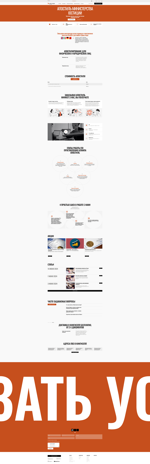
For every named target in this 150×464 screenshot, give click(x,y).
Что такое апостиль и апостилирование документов (82, 283)
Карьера (88, 458)
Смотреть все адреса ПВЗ (75, 352)
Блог (87, 461)
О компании (88, 456)
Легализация (64, 3)
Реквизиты (88, 460)
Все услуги (82, 3)
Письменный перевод (77, 3)
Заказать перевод (71, 19)
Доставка (80, 457)
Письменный (70, 458)
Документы (88, 459)
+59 (73, 38)
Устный (70, 460)
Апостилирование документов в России (82, 268)
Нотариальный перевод (70, 3)
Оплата (80, 456)
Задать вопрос (79, 19)
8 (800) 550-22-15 (91, 3)
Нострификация (71, 459)
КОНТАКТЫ (95, 455)
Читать (100, 268)
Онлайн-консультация (98, 3)
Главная (48, 322)
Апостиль (60, 3)
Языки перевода (71, 461)
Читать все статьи (75, 290)
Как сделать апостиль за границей (81, 275)
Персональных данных (57, 441)
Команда (88, 457)
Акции (79, 458)
